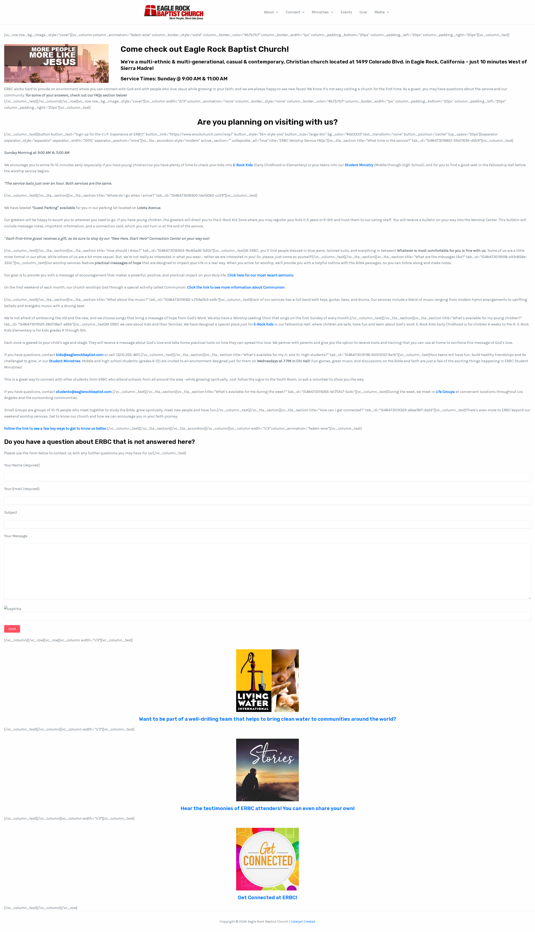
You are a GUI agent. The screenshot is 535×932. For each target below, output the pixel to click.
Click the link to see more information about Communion (236, 287)
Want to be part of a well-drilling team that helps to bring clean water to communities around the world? (267, 719)
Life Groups (445, 391)
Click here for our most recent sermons (260, 275)
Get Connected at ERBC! (267, 897)
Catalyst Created (303, 921)
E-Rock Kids (243, 165)
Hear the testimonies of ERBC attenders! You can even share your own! (268, 808)
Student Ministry (359, 165)
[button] (276, 12)
